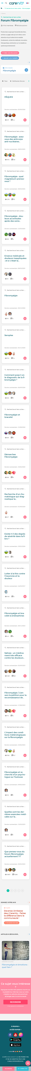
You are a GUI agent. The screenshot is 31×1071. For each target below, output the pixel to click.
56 (8, 835)
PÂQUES (8, 97)
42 (8, 636)
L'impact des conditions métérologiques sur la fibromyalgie (15, 734)
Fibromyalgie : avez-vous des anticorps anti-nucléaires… (14, 139)
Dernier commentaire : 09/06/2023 (14, 784)
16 (7, 318)
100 (8, 596)
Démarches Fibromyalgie (10, 455)
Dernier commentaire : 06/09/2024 (14, 387)
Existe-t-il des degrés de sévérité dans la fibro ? (14, 536)
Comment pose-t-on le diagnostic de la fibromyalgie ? (14, 377)
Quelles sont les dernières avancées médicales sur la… (15, 814)
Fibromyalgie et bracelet (12, 416)
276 (8, 199)
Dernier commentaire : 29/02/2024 (14, 546)
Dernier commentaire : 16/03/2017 (14, 586)
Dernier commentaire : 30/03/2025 (14, 189)
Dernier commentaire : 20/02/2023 (14, 864)
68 (8, 398)
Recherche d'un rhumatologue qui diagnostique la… (14, 496)
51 (7, 279)
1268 (15, 874)
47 (14, 755)
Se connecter (22, 1068)
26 (14, 160)
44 (14, 120)
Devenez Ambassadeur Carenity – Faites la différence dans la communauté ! (15, 914)
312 (8, 358)
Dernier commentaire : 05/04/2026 (14, 109)
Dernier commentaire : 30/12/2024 (14, 308)
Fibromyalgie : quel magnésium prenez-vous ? (14, 178)
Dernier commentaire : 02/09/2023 (14, 665)
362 (8, 755)
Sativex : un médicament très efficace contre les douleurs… (14, 655)
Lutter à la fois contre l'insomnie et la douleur (14, 576)
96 (8, 438)
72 (8, 716)
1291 (8, 676)
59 (8, 557)
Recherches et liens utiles (12, 17)
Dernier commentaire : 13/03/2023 (14, 824)
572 (8, 160)
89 (8, 477)
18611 (8, 874)
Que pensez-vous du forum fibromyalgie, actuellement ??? (14, 854)
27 (8, 517)
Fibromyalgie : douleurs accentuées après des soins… (14, 218)
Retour (4, 13)
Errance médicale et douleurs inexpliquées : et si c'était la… (15, 258)
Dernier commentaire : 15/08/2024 (14, 427)
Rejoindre (15, 1002)
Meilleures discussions (20, 81)
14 (14, 358)
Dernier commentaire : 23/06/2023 (14, 745)
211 (8, 120)
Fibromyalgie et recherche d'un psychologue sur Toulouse (15, 774)
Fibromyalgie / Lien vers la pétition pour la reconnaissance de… (15, 695)
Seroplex (8, 335)
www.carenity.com (13, 1057)
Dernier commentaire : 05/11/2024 (14, 348)
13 (14, 199)
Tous (5, 81)
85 (15, 676)
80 (8, 239)
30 (8, 795)
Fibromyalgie (9, 70)
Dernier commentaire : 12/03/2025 (14, 228)
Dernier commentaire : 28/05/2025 (14, 149)
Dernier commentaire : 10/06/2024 (14, 467)
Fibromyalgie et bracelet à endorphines (14, 614)
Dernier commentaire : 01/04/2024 (14, 506)
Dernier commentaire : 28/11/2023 (14, 626)
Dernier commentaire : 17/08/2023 (14, 705)
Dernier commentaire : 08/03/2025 (14, 268)
